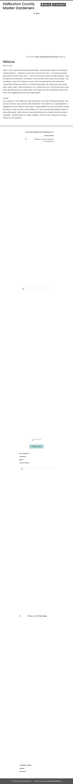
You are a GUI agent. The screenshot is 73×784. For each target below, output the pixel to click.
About (21, 459)
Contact (21, 768)
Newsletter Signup (25, 765)
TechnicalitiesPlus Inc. (55, 781)
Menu (38, 13)
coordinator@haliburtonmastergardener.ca (39, 132)
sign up (47, 4)
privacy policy (49, 135)
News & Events (24, 463)
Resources (22, 456)
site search (60, 4)
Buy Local (22, 771)
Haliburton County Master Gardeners (19, 5)
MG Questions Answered (49, 57)
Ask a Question (24, 453)
